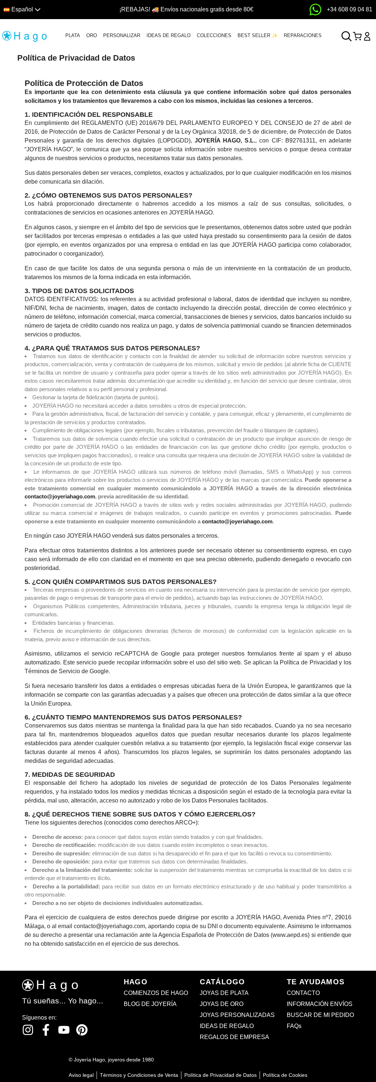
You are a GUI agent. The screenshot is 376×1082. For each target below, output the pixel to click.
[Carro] (357, 36)
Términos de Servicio (52, 671)
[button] (48, 9)
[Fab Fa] (82, 1030)
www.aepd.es (290, 935)
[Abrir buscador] (347, 36)
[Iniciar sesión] (367, 36)
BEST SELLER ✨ (258, 35)
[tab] (72, 35)
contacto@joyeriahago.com (60, 496)
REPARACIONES (303, 35)
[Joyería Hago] (24, 36)
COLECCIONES (214, 35)
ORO (91, 35)
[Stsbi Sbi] (28, 1030)
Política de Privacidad (308, 662)
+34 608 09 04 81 (349, 9)
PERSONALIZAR (121, 35)
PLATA (72, 35)
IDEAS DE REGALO (169, 35)
